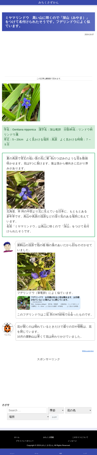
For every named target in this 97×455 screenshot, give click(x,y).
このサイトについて (80, 437)
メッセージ (72, 441)
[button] (90, 391)
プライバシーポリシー (25, 441)
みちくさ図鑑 (48, 437)
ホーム (16, 437)
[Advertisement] (48, 56)
